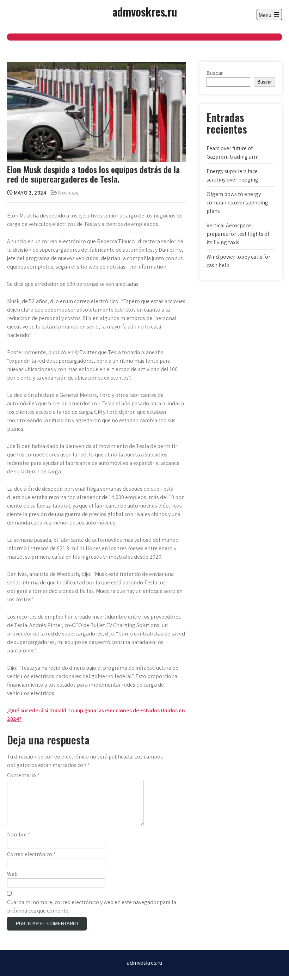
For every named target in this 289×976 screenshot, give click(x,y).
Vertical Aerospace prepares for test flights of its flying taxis (238, 234)
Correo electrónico (31, 854)
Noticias (68, 192)
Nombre (18, 834)
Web (12, 874)
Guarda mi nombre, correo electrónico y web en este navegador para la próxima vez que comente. (91, 906)
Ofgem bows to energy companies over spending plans (237, 202)
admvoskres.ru (144, 11)
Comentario (23, 775)
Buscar (215, 72)
